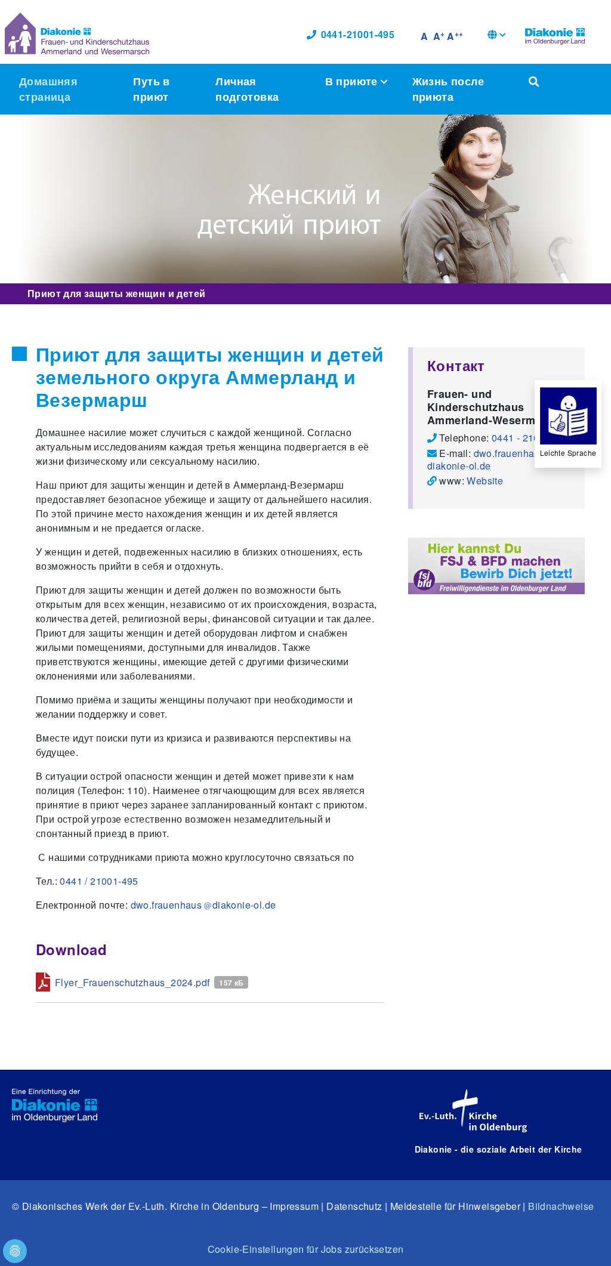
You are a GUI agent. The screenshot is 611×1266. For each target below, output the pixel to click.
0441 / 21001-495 (99, 881)
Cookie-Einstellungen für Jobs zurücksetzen (306, 1249)
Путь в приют (151, 88)
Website (485, 480)
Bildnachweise (561, 1206)
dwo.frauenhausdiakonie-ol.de (486, 459)
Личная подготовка (247, 88)
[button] (496, 36)
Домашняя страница (48, 88)
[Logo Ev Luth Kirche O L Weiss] (473, 1111)
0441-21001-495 (358, 34)
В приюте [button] (353, 80)
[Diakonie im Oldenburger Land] (555, 35)
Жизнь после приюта (448, 88)
